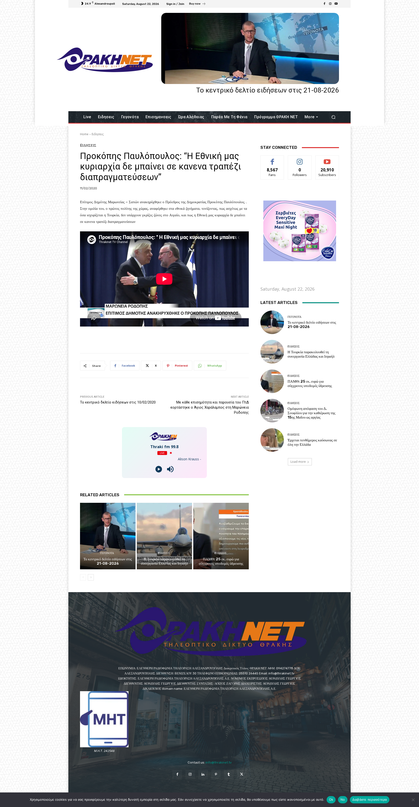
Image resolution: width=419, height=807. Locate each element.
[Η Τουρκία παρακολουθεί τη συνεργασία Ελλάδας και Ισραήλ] (164, 536)
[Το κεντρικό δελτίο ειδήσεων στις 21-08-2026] (250, 48)
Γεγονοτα (107, 553)
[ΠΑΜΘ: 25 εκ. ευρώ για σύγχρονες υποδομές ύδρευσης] (221, 536)
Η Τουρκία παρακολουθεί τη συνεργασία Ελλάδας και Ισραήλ (164, 561)
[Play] (159, 469)
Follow (300, 159)
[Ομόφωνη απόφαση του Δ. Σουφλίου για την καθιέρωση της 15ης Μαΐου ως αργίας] (272, 410)
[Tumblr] (229, 774)
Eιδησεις (98, 134)
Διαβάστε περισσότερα (369, 799)
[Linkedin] (203, 774)
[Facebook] (324, 4)
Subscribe (327, 159)
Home (84, 134)
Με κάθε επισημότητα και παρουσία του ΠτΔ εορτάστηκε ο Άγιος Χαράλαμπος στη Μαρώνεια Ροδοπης (209, 407)
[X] (241, 774)
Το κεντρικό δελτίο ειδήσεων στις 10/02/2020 (118, 402)
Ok (331, 799)
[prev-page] (83, 577)
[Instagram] (330, 4)
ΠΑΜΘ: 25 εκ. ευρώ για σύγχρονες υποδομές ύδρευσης (221, 561)
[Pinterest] (216, 774)
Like (272, 159)
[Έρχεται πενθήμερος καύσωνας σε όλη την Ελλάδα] (272, 440)
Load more (298, 462)
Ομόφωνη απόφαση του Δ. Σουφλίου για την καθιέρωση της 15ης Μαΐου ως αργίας (311, 413)
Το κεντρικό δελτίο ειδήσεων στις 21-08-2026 (267, 90)
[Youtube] (336, 4)
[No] (413, 799)
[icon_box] (197, 4)
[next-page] (91, 577)
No (342, 799)
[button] (333, 117)
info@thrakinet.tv (219, 762)
